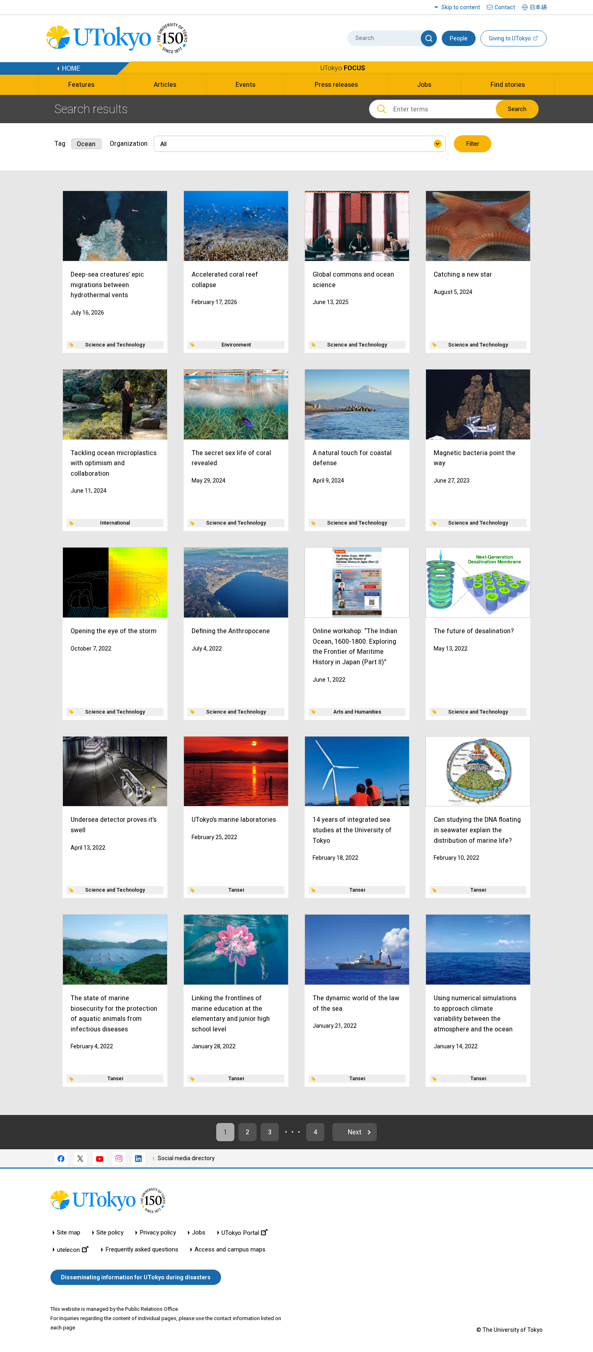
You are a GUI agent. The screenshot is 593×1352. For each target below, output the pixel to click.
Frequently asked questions (141, 1250)
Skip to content (460, 7)
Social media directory (186, 1158)
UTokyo (342, 68)
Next (354, 1132)
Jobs (198, 1233)
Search (517, 109)
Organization (129, 143)
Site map (68, 1233)
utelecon (68, 1249)
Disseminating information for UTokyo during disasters (136, 1277)
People (459, 38)
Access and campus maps (229, 1250)
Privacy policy (158, 1233)
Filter (472, 143)
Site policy (109, 1233)
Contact (505, 7)
